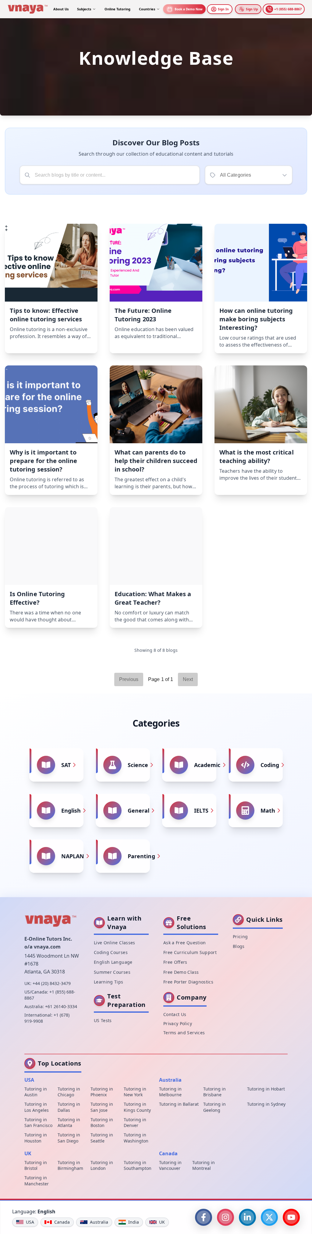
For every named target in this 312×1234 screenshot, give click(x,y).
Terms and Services (184, 1032)
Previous (129, 679)
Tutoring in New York (135, 1091)
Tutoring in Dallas (69, 1107)
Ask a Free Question (184, 942)
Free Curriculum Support (190, 952)
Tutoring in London (101, 1165)
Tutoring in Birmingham (70, 1165)
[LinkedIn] (247, 1217)
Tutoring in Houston (35, 1137)
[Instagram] (225, 1217)
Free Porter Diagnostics (188, 982)
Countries (147, 9)
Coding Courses (111, 952)
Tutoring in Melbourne (170, 1091)
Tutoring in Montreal (203, 1165)
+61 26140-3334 (61, 1006)
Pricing (240, 936)
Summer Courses (112, 972)
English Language (113, 962)
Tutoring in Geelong (214, 1107)
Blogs (239, 946)
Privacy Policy (177, 1023)
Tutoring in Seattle (101, 1137)
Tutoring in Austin (35, 1091)
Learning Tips (108, 982)
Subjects (84, 9)
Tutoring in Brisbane (214, 1091)
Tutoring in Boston (101, 1122)
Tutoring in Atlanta (69, 1122)
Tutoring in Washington (136, 1137)
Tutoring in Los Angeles (36, 1107)
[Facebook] (203, 1217)
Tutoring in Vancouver (170, 1165)
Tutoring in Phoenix (101, 1091)
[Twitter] (269, 1217)
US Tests (103, 1020)
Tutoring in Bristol (35, 1165)
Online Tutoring (117, 9)
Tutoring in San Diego (69, 1137)
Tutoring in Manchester (36, 1180)
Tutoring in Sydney (266, 1104)
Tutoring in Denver (135, 1122)
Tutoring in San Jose (101, 1107)
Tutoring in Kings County (137, 1107)
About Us (61, 9)
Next (188, 679)
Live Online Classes (114, 942)
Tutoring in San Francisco (38, 1122)
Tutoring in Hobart (266, 1089)
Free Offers (175, 962)
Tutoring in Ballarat (179, 1104)
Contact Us (174, 1014)
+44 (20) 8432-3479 (52, 983)
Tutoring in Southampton (137, 1165)
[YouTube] (291, 1217)
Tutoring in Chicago (69, 1091)
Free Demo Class (181, 972)
